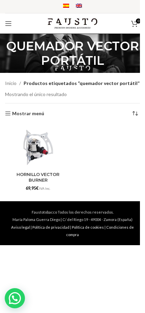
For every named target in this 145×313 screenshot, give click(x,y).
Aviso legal (20, 227)
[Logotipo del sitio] (72, 23)
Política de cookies (88, 227)
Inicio (11, 83)
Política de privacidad (50, 227)
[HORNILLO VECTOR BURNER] (38, 147)
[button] (15, 298)
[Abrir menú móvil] (8, 23)
